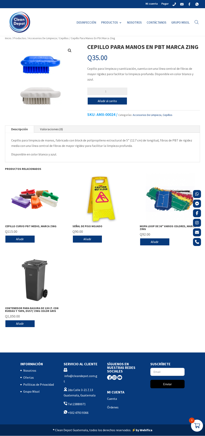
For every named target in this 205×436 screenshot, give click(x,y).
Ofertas (28, 377)
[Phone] (197, 242)
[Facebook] (197, 213)
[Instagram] (197, 223)
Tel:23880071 (76, 404)
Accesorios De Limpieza (42, 38)
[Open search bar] (197, 22)
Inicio (8, 38)
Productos (109, 22)
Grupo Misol (180, 22)
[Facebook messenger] (197, 204)
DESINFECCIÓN (86, 22)
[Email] (197, 232)
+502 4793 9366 (77, 413)
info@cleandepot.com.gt (80, 378)
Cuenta (112, 399)
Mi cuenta (152, 3)
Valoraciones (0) (51, 129)
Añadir (20, 239)
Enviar (167, 384)
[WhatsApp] (197, 194)
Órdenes (113, 407)
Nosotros (134, 22)
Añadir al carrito (107, 101)
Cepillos (64, 38)
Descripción (19, 129)
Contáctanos (156, 22)
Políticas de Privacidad (38, 384)
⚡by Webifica (142, 430)
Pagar (165, 3)
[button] (69, 50)
